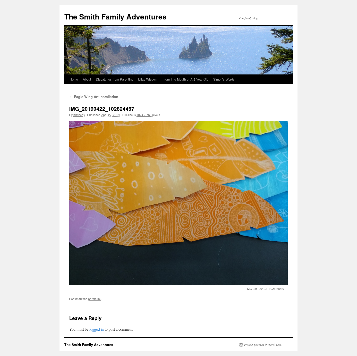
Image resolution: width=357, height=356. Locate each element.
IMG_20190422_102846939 (265, 288)
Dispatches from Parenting (114, 79)
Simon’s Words (224, 79)
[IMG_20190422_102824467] (178, 203)
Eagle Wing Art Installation (93, 96)
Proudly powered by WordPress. (263, 345)
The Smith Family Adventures (115, 16)
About (87, 79)
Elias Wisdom (148, 79)
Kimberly (79, 115)
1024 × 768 (144, 115)
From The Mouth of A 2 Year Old (185, 79)
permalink (94, 299)
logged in (96, 329)
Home (74, 79)
